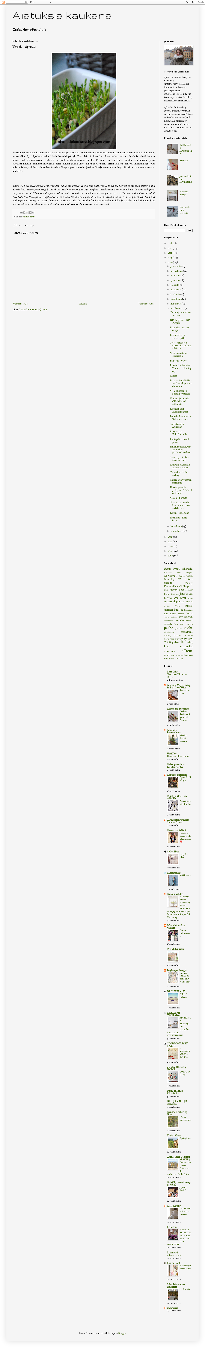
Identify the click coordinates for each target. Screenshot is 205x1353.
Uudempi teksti (20, 303)
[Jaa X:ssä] (27, 212)
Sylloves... (172, 1227)
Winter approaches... (185, 1118)
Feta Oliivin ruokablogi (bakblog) (179, 1183)
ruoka (188, 627)
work (173, 658)
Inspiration (175, 594)
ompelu (179, 620)
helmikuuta (176, 526)
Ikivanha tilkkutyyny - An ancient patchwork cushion (181, 449)
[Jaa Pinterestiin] (32, 212)
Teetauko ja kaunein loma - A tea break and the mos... (180, 505)
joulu (184, 593)
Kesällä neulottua (175, 766)
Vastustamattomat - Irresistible (180, 354)
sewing (167, 635)
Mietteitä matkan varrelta (176, 926)
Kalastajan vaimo (175, 764)
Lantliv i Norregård (177, 774)
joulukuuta (175, 266)
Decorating (169, 579)
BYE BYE (172, 1104)
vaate (167, 655)
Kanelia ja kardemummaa (174, 731)
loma (190, 613)
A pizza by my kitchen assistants (180, 481)
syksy (183, 638)
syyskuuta (175, 280)
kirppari (168, 601)
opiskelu (189, 620)
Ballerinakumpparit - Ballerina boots (180, 418)
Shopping (177, 635)
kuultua (178, 609)
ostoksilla (168, 624)
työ (166, 646)
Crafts (189, 575)
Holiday (189, 589)
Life (166, 613)
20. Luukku (185, 1289)
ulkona (187, 650)
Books (179, 572)
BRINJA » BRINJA (177, 1101)
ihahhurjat (172, 1307)
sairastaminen (169, 632)
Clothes (182, 576)
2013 (170, 536)
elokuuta (174, 284)
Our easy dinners (183, 624)
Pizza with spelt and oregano (179, 329)
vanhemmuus (187, 655)
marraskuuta (176, 271)
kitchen (189, 601)
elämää (168, 583)
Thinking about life (174, 642)
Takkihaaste (185, 875)
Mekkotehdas (174, 872)
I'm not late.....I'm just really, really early (185, 977)
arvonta (176, 568)
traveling (189, 642)
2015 (170, 257)
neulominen (168, 620)
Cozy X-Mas (184, 856)
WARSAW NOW (185, 1073)
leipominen (188, 610)
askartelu (187, 568)
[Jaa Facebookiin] (30, 212)
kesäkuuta (175, 294)
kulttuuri (168, 609)
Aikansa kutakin (174, 1255)
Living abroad (177, 613)
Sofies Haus (173, 851)
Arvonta (183, 160)
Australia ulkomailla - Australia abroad (181, 466)
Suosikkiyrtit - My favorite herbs (179, 458)
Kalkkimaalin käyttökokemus (185, 149)
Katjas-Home (174, 1135)
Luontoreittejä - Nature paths (178, 336)
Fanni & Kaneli (175, 1090)
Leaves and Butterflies (178, 708)
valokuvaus (175, 655)
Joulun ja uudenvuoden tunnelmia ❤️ (185, 837)
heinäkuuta (176, 289)
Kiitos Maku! (173, 1093)
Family (189, 583)
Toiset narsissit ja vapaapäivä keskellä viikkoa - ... (180, 345)
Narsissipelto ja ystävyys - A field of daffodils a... (181, 490)
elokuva (189, 579)
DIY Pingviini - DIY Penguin (180, 321)
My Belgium (186, 616)
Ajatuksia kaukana (62, 15)
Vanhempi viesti (146, 303)
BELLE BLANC (176, 991)
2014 (170, 262)
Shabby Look (173, 1263)
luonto (166, 617)
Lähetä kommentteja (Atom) (33, 309)
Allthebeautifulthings (178, 819)
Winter (167, 658)
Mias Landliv (174, 1205)
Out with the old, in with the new (185, 1211)
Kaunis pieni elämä (176, 830)
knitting (167, 606)
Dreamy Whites (175, 894)
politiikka (178, 628)
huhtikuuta (176, 303)
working (179, 658)
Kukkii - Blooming (179, 512)
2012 (170, 541)
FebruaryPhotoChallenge (176, 586)
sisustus (189, 635)
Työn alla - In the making (179, 473)
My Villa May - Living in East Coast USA (178, 686)
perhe (168, 627)
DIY (179, 579)
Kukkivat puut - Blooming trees (179, 410)
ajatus (167, 568)
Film (166, 589)
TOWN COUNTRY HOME (177, 1044)
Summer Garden (174, 822)
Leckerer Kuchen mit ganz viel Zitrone (185, 716)
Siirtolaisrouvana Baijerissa (176, 1285)
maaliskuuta (176, 308)
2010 (170, 551)
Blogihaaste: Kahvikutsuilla (178, 433)
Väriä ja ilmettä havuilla (183, 738)
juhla (191, 594)
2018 (170, 243)
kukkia (189, 605)
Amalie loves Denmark (178, 1156)
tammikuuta (176, 531)
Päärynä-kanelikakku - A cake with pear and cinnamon (181, 383)
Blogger (122, 1333)
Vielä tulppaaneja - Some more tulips (180, 392)
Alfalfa (173, 375)
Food (181, 589)
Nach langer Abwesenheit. (185, 1268)
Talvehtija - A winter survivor (180, 314)
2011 (170, 546)
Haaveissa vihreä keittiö (177, 756)
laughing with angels (177, 970)
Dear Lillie (172, 671)
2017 (170, 248)
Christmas (170, 575)
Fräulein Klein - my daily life (177, 797)
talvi (190, 638)
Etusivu (83, 303)
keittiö (26, 216)
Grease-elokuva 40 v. (185, 933)
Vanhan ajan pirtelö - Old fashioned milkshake (180, 401)
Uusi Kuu (171, 753)
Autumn (168, 572)
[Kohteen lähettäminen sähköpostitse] (21, 212)
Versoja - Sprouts (178, 497)
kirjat (190, 598)
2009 (170, 555)
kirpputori (179, 601)
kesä (175, 598)
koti (178, 605)
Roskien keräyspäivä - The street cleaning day (180, 368)
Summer (175, 638)
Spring (167, 638)
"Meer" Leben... (183, 995)
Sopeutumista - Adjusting (177, 425)
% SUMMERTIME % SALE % (185, 1053)
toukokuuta (176, 299)
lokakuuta (175, 275)
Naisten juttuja (183, 193)
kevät (32, 216)
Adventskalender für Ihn (185, 802)
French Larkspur (175, 949)
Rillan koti (172, 1252)
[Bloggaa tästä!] (24, 212)
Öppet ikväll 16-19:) (185, 779)
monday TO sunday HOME (176, 1068)
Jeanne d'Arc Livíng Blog (177, 1113)
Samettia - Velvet (178, 360)
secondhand (187, 631)
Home (167, 594)
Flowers (173, 589)
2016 (170, 252)
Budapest (189, 572)
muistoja (174, 617)
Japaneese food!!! (184, 1189)
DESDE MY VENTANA (173, 1014)
